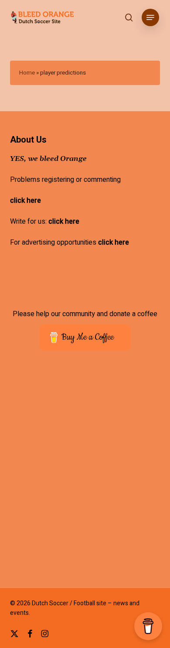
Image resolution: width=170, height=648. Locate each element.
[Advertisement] (85, 475)
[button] (150, 17)
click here (25, 200)
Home (27, 72)
